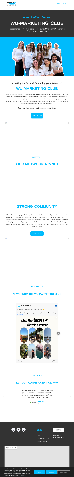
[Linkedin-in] (18, 430)
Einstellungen (63, 472)
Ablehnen (51, 472)
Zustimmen (40, 472)
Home (38, 4)
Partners (45, 4)
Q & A (38, 435)
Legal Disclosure (43, 438)
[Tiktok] (24, 430)
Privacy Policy (42, 442)
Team (52, 4)
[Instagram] (13, 430)
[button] (3, 396)
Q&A (58, 4)
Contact (65, 4)
